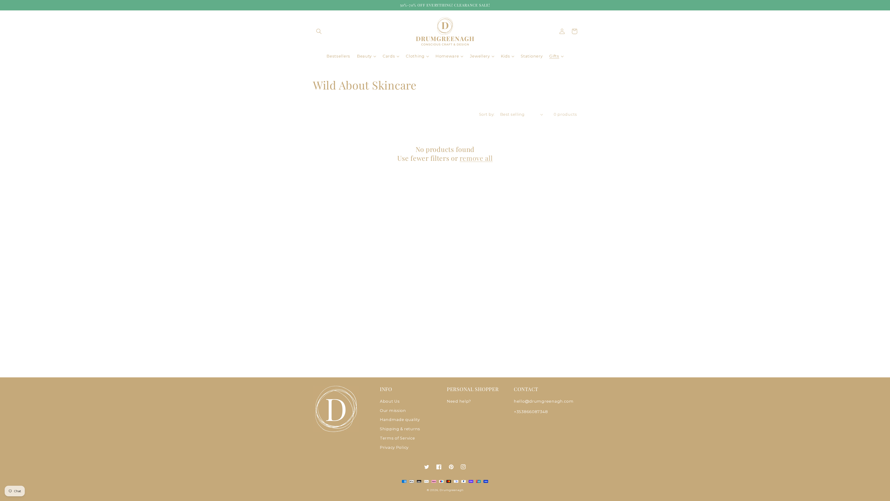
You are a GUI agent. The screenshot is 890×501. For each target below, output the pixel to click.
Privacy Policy (394, 447)
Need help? (459, 401)
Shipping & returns (400, 429)
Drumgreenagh (451, 490)
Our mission (393, 410)
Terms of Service (397, 438)
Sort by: (487, 114)
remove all (476, 158)
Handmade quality (400, 419)
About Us (390, 401)
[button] (319, 31)
